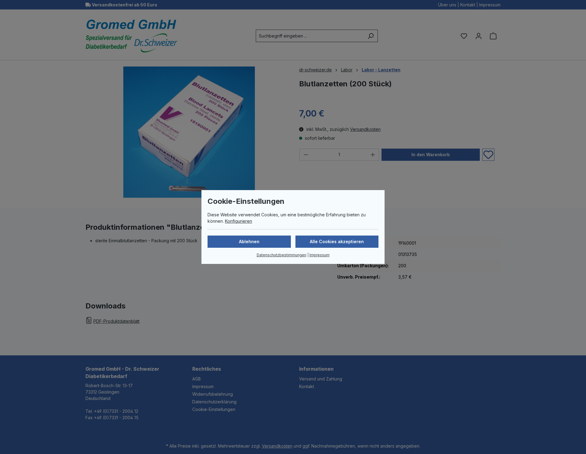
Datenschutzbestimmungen (281, 255)
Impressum (319, 255)
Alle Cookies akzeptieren (337, 241)
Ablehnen (249, 241)
